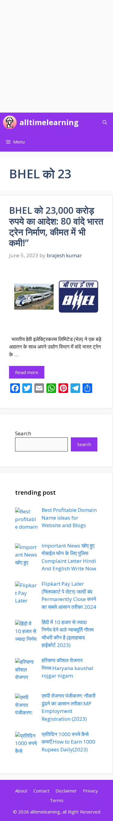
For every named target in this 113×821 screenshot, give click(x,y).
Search (23, 433)
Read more (26, 372)
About (21, 791)
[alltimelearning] (10, 122)
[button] (104, 122)
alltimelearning (49, 122)
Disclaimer (66, 791)
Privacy (90, 791)
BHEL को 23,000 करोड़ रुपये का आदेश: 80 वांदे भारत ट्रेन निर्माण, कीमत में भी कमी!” (56, 226)
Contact (41, 791)
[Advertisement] (56, 56)
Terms (57, 800)
